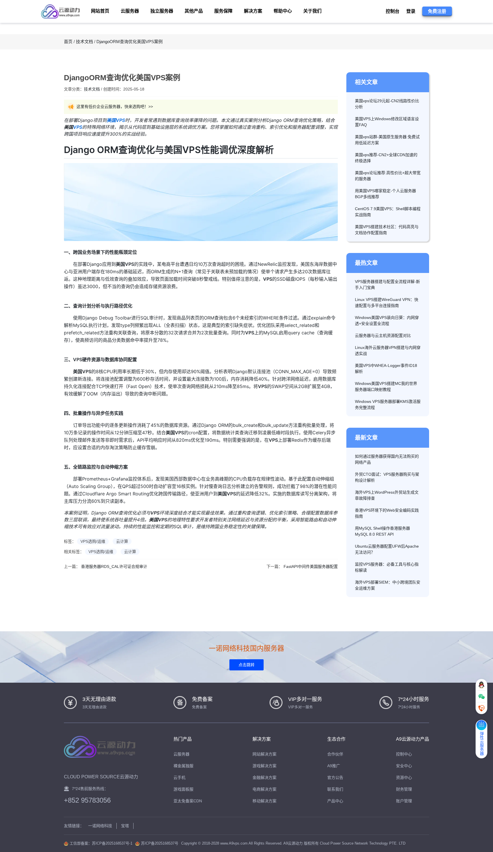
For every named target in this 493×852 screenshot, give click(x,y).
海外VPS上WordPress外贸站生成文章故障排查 (387, 495)
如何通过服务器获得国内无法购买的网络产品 (387, 459)
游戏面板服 (183, 789)
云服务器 (181, 754)
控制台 (392, 11)
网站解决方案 (264, 754)
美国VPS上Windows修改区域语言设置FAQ (387, 121)
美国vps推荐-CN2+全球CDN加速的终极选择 (386, 157)
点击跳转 (246, 664)
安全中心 (404, 765)
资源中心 (404, 777)
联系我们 (335, 789)
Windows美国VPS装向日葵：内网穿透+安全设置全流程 (387, 320)
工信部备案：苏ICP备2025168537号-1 (101, 843)
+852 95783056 (87, 800)
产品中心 (335, 801)
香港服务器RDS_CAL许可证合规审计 (114, 566)
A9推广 (333, 765)
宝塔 (125, 825)
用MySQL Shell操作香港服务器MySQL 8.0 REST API (382, 531)
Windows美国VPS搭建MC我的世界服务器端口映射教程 (386, 386)
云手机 (179, 777)
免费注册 (437, 11)
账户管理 (404, 801)
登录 (410, 11)
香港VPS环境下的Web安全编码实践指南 (387, 513)
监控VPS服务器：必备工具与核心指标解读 (387, 567)
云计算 (122, 541)
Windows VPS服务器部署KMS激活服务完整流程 (388, 404)
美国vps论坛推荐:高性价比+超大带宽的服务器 (388, 175)
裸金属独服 (183, 765)
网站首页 (100, 11)
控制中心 (404, 754)
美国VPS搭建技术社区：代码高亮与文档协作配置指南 (387, 229)
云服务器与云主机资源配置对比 (383, 335)
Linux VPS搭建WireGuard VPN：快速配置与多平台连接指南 (386, 302)
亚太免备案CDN (187, 801)
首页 (68, 41)
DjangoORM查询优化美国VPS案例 (129, 41)
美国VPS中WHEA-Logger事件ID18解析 (386, 368)
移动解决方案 (264, 801)
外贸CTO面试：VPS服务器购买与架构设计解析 (387, 477)
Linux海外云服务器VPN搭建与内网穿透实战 (388, 350)
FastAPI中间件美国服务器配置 (311, 566)
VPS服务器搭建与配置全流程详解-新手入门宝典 (387, 284)
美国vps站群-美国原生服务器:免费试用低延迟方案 (387, 139)
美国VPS (116, 120)
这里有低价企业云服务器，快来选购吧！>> (114, 106)
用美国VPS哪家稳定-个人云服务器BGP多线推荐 (385, 193)
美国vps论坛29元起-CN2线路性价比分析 (387, 104)
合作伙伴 (335, 754)
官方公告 (335, 777)
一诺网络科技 (100, 825)
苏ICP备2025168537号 (159, 843)
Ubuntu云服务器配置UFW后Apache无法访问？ (387, 549)
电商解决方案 (264, 789)
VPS (77, 127)
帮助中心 (283, 11)
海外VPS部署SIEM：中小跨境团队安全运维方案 (387, 585)
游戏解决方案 (264, 765)
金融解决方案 (264, 777)
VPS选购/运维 (92, 541)
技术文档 (84, 41)
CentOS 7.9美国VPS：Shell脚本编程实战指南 (388, 211)
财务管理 (404, 789)
